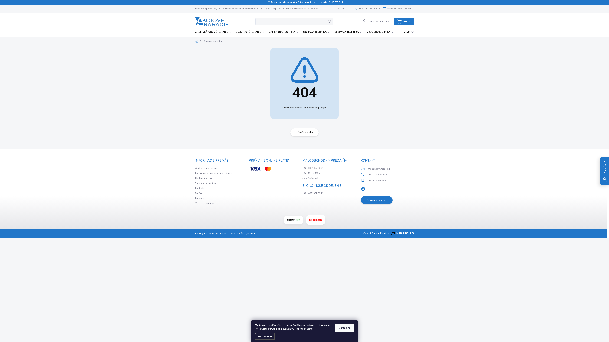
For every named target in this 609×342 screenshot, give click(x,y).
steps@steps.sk (310, 178)
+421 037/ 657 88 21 (313, 168)
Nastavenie (265, 336)
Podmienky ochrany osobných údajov (240, 8)
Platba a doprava (272, 8)
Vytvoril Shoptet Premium (376, 233)
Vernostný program (205, 203)
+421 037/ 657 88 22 (313, 193)
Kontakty (315, 8)
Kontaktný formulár (376, 199)
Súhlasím (344, 328)
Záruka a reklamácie (296, 8)
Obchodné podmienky (206, 8)
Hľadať (329, 21)
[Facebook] (363, 188)
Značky (198, 193)
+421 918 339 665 (311, 172)
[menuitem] (213, 32)
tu (311, 329)
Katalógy (199, 198)
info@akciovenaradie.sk (379, 168)
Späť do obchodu (306, 132)
